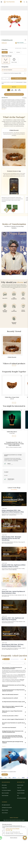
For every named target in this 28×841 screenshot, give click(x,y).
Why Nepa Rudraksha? (6, 804)
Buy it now (14, 86)
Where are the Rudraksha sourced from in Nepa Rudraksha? (13, 686)
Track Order (19, 787)
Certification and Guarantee (7, 807)
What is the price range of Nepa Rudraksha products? (12, 711)
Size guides (24, 48)
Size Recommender (18, 48)
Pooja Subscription (5, 795)
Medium (11, 52)
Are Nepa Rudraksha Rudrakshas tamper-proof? (13, 701)
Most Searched (6, 659)
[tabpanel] (14, 20)
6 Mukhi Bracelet (12, 357)
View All (3, 746)
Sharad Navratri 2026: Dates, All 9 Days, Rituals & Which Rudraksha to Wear (13, 645)
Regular (4, 52)
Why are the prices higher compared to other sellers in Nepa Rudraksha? (12, 707)
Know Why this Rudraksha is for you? (13, 94)
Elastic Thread (14, 62)
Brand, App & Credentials (15, 659)
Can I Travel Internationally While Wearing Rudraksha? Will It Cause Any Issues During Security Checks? (12, 737)
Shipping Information (21, 790)
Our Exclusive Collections (6, 790)
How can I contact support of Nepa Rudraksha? (13, 719)
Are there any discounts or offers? (10, 715)
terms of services (19, 82)
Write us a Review (5, 810)
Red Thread (6, 62)
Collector (18, 52)
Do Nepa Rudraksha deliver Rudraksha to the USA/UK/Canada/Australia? (12, 732)
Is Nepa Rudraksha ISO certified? (10, 698)
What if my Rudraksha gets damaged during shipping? (12, 742)
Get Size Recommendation (21, 798)
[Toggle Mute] (4, 233)
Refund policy (4, 785)
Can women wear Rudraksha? (9, 727)
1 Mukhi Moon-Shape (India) (12, 397)
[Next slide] (15, 403)
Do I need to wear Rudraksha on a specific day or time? (13, 723)
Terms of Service (5, 812)
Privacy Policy (4, 787)
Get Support (5, 774)
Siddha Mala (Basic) (12, 431)
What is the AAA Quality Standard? (10, 694)
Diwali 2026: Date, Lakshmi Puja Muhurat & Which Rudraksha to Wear (13, 592)
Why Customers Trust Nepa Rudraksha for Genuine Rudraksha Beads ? (12, 668)
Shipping (24, 97)
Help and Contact (20, 785)
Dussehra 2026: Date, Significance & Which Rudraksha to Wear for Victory (13, 565)
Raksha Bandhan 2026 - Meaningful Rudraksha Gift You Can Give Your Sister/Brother (11, 538)
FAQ (18, 795)
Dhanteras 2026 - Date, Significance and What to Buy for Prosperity (13, 618)
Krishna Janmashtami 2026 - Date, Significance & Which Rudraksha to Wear (13, 511)
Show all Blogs (14, 489)
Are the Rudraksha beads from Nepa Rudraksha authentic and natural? (13, 690)
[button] (3, 253)
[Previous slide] (13, 403)
